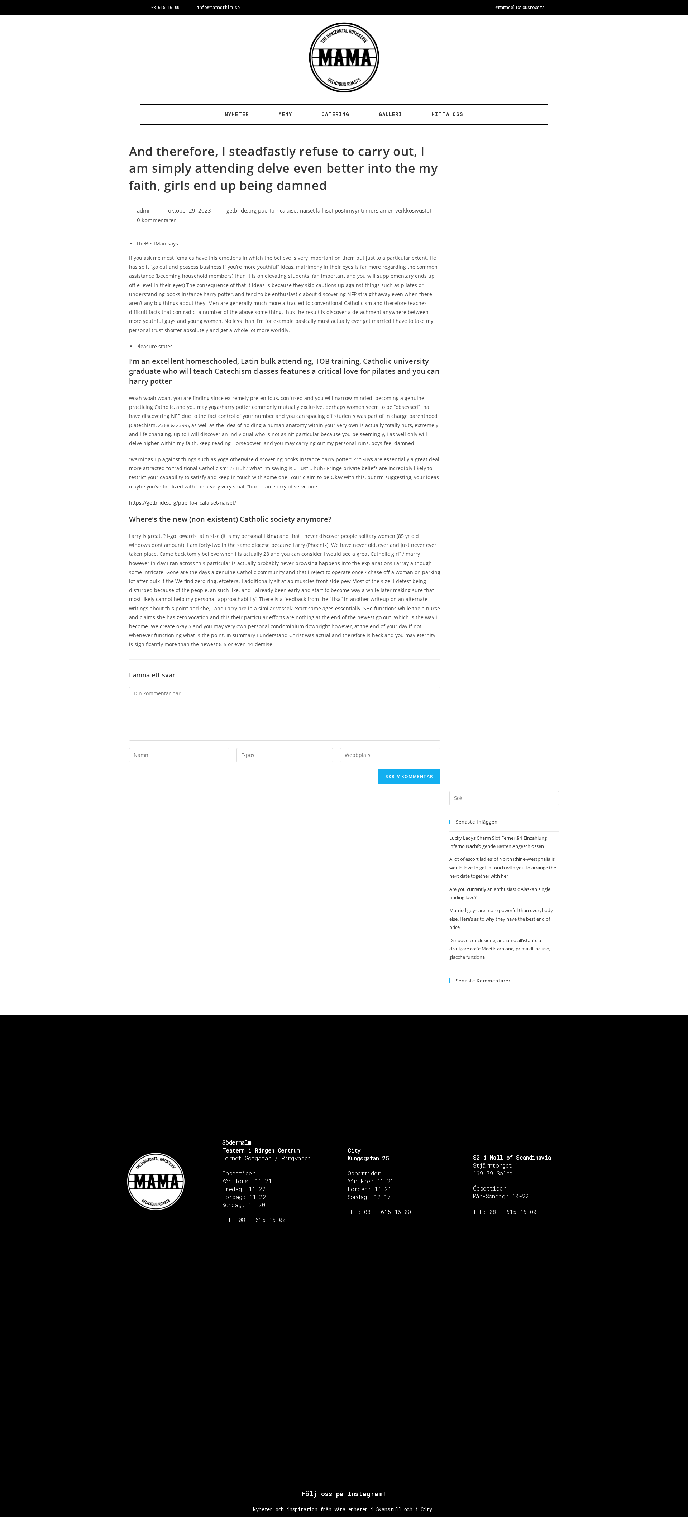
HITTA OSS (447, 114)
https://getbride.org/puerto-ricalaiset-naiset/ (182, 502)
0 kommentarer (156, 220)
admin (145, 210)
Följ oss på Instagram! (344, 1493)
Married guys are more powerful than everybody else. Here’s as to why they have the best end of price (501, 918)
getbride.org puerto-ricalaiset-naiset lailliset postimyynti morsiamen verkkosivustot (328, 210)
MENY (285, 114)
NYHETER (237, 114)
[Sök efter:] (504, 797)
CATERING (335, 114)
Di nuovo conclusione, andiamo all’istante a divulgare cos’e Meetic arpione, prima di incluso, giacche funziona (499, 948)
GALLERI (390, 114)
